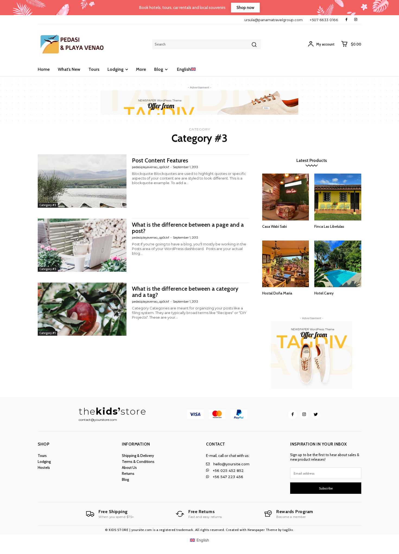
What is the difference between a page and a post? (188, 227)
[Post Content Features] (82, 180)
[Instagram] (356, 20)
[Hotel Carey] (337, 264)
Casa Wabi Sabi (274, 226)
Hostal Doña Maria (277, 293)
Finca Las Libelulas (329, 226)
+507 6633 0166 (324, 20)
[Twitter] (315, 414)
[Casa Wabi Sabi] (285, 197)
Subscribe (326, 488)
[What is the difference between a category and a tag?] (82, 309)
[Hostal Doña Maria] (285, 264)
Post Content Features (160, 160)
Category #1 (47, 333)
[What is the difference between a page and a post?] (82, 245)
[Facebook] (346, 20)
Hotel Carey (324, 293)
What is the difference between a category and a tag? (185, 291)
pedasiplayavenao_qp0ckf (150, 167)
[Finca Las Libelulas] (337, 197)
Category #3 (47, 205)
